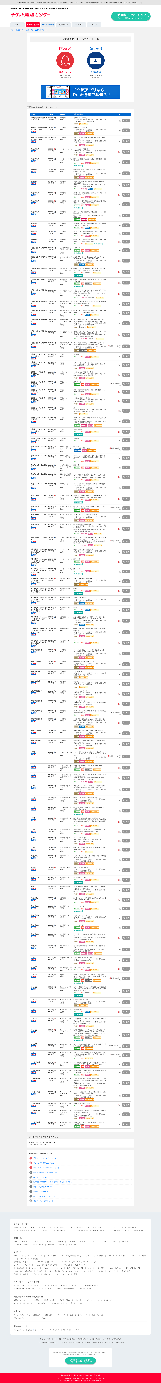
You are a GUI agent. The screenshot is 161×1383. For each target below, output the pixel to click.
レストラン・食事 (58, 1303)
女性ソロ (45, 1227)
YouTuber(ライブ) (46, 1230)
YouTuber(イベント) (91, 1285)
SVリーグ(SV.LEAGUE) (75, 1268)
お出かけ (18, 1311)
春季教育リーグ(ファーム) (23, 1262)
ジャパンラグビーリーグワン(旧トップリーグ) (99, 1271)
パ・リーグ (38, 1256)
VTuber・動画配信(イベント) (24, 1288)
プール (16, 1303)
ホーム (17, 25)
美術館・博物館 (64, 1300)
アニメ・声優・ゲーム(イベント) (56, 1285)
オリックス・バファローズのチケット (46, 1168)
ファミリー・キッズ (45, 1288)
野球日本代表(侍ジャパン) (46, 1262)
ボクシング (48, 1274)
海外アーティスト (120, 1230)
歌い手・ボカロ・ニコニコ (134, 1227)
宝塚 (15, 1241)
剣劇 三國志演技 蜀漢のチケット (44, 1187)
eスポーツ (75, 1285)
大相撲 (16, 1274)
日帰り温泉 (48, 1315)
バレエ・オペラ (38, 1244)
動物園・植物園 (49, 1300)
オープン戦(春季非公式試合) (71, 1256)
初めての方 (63, 25)
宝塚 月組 (36, 1241)
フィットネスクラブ (104, 1300)
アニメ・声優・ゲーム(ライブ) (24, 1230)
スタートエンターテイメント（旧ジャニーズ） (87, 1227)
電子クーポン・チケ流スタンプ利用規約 (108, 1342)
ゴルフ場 (78, 1300)
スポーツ (18, 1252)
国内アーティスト (20, 1227)
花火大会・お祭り (85, 1288)
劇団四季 (125, 1241)
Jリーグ (27, 1265)
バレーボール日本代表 (96, 1268)
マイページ (78, 25)
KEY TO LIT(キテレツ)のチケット (45, 1196)
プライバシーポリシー (45, 1342)
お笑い (115, 1241)
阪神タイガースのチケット (42, 1177)
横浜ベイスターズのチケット (43, 1201)
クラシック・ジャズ (138, 1230)
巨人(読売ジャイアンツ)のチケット (45, 1172)
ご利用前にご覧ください (130, 16)
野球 (15, 1256)
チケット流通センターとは (50, 1339)
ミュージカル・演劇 (20, 1244)
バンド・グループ (59, 1227)
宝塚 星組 (60, 1241)
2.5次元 (105, 1241)
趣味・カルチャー (20, 1318)
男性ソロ (34, 1227)
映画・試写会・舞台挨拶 (66, 1288)
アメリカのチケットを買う (23, 1330)
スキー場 (89, 1300)
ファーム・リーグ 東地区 (94, 1256)
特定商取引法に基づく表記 (79, 1342)
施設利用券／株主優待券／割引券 (28, 1296)
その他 (79, 1303)
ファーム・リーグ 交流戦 (29, 1259)
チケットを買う (33, 25)
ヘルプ (94, 25)
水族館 (36, 1300)
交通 (70, 1303)
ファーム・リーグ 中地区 (117, 1256)
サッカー (17, 1265)
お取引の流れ (95, 1339)
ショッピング (42, 1303)
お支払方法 (116, 1339)
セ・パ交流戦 (51, 1256)
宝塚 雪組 (48, 1241)
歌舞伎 (61, 1244)
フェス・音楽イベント (80, 1230)
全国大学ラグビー (126, 1271)
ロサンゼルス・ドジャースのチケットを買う (65, 1330)
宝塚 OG (94, 1241)
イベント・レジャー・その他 (26, 1282)
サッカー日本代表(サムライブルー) (47, 1265)
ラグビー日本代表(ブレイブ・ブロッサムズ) (63, 1271)
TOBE (110, 1227)
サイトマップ (62, 1342)
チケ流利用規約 (69, 1339)
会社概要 (106, 1339)
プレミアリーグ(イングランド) (74, 1265)
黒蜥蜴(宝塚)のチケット (41, 1191)
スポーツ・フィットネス (78, 1315)
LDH (118, 1227)
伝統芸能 (51, 1244)
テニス (45, 1268)
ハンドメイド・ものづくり (40, 1318)
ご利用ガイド (83, 1339)
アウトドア (61, 1315)
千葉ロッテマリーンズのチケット (44, 1158)
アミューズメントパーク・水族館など (27, 1315)
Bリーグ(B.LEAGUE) (133, 1268)
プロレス (36, 1274)
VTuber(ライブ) (62, 1230)
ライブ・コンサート (22, 1224)
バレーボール (57, 1268)
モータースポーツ (63, 1274)
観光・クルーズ (97, 1315)
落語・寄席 (73, 1244)
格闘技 (25, 1274)
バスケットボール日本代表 (23, 1271)
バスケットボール (115, 1268)
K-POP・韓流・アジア (101, 1230)
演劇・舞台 (19, 1238)
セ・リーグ (25, 1256)
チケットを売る (48, 25)
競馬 (75, 1274)
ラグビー (40, 1271)
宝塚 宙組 (71, 1241)
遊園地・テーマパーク (21, 1300)
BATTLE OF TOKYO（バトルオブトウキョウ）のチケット (53, 1182)
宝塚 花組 (25, 1241)
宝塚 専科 (83, 1241)
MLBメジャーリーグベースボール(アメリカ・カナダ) (78, 1262)
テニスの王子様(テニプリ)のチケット (46, 1163)
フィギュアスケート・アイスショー (26, 1268)
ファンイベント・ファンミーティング (27, 1285)
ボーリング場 (28, 1303)
